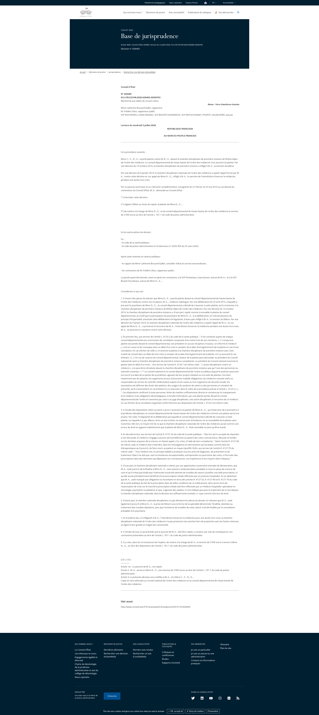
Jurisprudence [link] (115, 72)
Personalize (213, 711)
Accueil (83, 72)
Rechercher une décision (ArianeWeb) (139, 72)
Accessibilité (228, 2)
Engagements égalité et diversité (86, 659)
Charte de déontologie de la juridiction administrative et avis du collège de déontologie (86, 669)
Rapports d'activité (171, 662)
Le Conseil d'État (83, 649)
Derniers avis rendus (143, 649)
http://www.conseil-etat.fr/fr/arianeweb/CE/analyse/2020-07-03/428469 (155, 606)
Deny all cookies (196, 711)
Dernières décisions (113, 649)
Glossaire (224, 644)
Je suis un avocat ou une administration (202, 655)
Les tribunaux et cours (85, 653)
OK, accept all (176, 711)
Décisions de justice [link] (97, 72)
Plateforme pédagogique (155, 2)
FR (213, 2)
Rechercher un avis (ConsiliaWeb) (142, 655)
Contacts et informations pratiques (203, 662)
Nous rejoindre (82, 677)
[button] (132, 12)
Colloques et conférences (168, 654)
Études (165, 659)
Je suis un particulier (200, 649)
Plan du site (225, 648)
